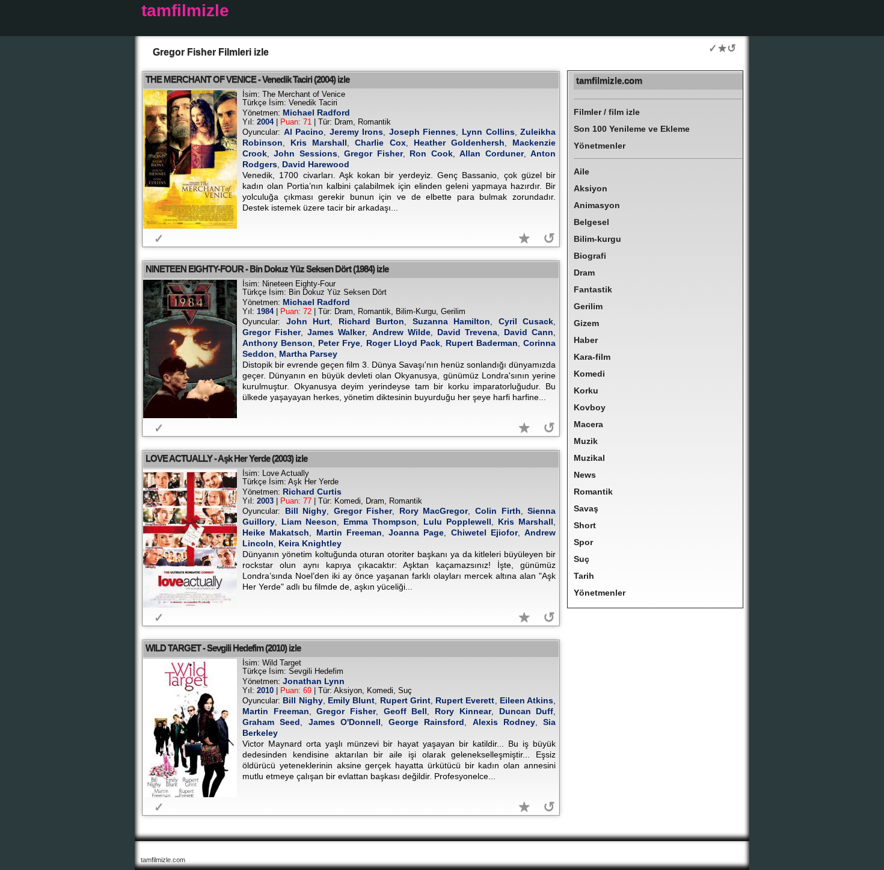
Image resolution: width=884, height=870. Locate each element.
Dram (584, 272)
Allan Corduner (491, 153)
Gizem (586, 323)
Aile (581, 171)
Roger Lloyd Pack (403, 343)
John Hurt (308, 321)
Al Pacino (304, 132)
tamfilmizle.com (609, 80)
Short (585, 525)
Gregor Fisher (373, 153)
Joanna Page (416, 532)
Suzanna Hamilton (452, 321)
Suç (581, 559)
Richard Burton (372, 321)
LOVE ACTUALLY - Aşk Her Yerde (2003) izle (226, 458)
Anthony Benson (277, 343)
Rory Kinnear (463, 711)
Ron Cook (431, 153)
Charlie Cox (380, 142)
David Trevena (467, 332)
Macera (588, 424)
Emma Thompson (380, 521)
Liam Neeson (309, 521)
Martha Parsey (308, 354)
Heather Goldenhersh (459, 142)
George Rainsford (426, 722)
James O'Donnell (344, 722)
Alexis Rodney (504, 722)
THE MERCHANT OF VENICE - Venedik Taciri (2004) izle (247, 79)
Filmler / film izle (607, 112)
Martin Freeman (349, 532)
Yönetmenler (599, 145)
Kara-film (592, 357)
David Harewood (315, 164)
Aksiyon (590, 188)
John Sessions (305, 153)
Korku (586, 390)
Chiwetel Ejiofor (484, 532)
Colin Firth (498, 511)
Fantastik (593, 289)
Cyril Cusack (526, 321)
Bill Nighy (306, 511)
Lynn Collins (488, 132)
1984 (265, 311)
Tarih (584, 576)
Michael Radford (316, 112)
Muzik (586, 441)
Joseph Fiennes (422, 132)
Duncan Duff (526, 711)
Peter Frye (339, 343)
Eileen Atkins (526, 700)
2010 (265, 690)
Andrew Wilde (401, 332)
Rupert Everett (464, 700)
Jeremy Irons (357, 132)
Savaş (586, 508)
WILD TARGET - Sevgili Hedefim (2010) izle (223, 648)
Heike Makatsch (275, 532)
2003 (265, 500)
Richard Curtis (312, 491)
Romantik (593, 491)
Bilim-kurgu (597, 239)
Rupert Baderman (482, 343)
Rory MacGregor (433, 511)
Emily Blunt (351, 700)
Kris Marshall (318, 142)
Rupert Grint (405, 700)
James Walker (336, 332)
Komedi (589, 373)
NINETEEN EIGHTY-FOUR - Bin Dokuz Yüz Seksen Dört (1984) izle (267, 269)
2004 (265, 121)
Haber (586, 340)
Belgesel (591, 222)
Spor (583, 542)
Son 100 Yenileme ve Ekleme (632, 129)
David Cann (528, 332)
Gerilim (588, 306)
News (585, 475)
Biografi (590, 256)
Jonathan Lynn (314, 681)
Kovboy (590, 407)
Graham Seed (271, 722)
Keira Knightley (310, 543)
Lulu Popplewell (457, 521)
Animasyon (597, 205)
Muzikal (589, 458)
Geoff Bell (406, 711)
